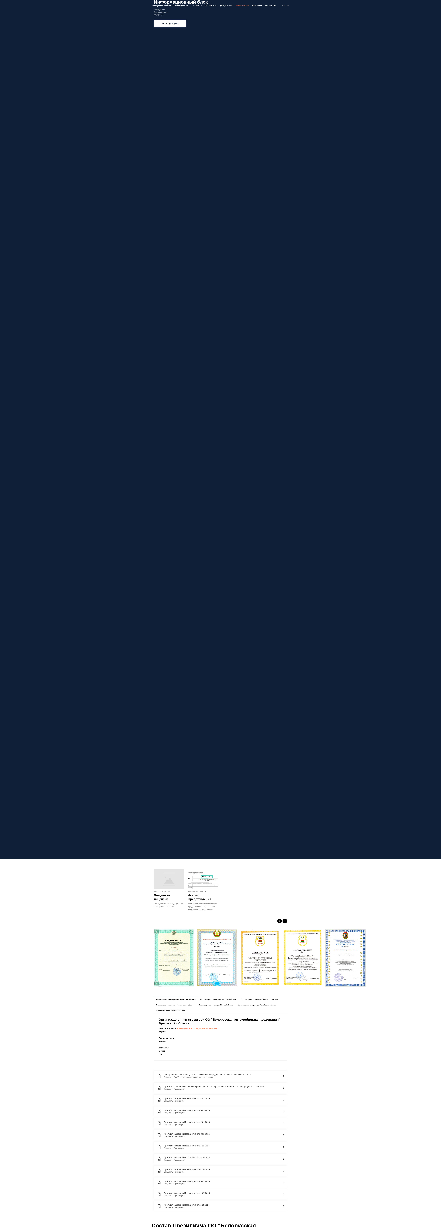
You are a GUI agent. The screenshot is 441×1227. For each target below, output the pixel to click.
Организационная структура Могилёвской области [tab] (257, 1005)
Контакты (257, 6)
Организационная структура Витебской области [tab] (218, 999)
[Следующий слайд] (285, 921)
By (283, 6)
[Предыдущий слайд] (279, 921)
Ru (288, 6)
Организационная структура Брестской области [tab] (176, 999)
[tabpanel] (220, 1037)
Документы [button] (211, 6)
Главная (197, 6)
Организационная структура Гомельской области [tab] (259, 999)
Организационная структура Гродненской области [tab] (175, 1005)
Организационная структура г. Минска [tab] (170, 1010)
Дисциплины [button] (226, 6)
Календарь (270, 6)
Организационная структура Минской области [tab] (216, 1005)
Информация (242, 6)
